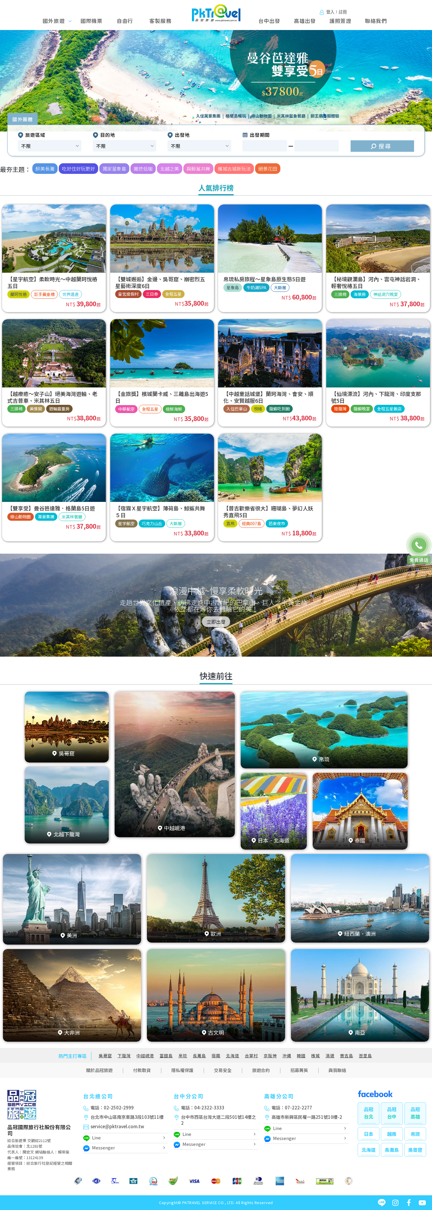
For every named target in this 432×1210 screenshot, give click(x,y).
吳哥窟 (105, 1055)
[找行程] (382, 146)
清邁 (330, 1055)
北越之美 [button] (169, 168)
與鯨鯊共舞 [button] (198, 168)
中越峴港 (145, 1055)
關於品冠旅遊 (99, 1070)
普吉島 (346, 1055)
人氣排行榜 (216, 187)
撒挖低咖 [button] (143, 168)
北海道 (232, 1055)
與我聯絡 (337, 1070)
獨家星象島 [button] (114, 168)
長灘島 (199, 1055)
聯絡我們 (376, 20)
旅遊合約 (261, 1070)
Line (96, 1137)
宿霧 (216, 1055)
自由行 (125, 20)
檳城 (315, 1055)
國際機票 (92, 20)
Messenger (103, 1147)
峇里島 (365, 1055)
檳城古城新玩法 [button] (234, 168)
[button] (32, 81)
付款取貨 (142, 1070)
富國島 (166, 1055)
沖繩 (286, 1055)
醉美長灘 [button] (45, 168)
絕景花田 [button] (267, 168)
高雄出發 (305, 20)
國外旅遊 (56, 20)
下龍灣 (124, 1055)
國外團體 (22, 119)
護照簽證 (340, 20)
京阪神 (270, 1055)
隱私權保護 (182, 1070)
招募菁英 (299, 1070)
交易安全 (223, 1070)
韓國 (301, 1055)
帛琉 (182, 1055)
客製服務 (160, 20)
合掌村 (251, 1055)
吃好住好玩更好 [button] (78, 168)
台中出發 (269, 20)
